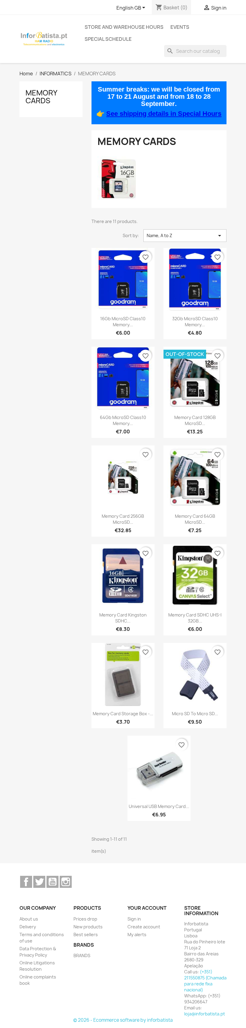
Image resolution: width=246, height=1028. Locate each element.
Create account (144, 927)
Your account (147, 908)
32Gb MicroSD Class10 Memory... (195, 321)
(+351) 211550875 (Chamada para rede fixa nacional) (205, 981)
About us (29, 919)
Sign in (134, 919)
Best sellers (86, 934)
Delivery (28, 927)
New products (88, 927)
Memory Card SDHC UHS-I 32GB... (194, 618)
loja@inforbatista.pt (204, 1014)
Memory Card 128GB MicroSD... (195, 420)
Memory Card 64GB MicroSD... (195, 519)
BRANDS (82, 955)
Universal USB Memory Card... (159, 806)
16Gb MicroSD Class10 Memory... (123, 321)
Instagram (66, 882)
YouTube (52, 882)
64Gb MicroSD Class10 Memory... (123, 420)
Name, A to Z (185, 235)
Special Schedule (108, 39)
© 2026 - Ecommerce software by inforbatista (123, 1020)
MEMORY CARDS (41, 97)
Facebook (26, 882)
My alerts (137, 934)
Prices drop (85, 919)
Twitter (39, 882)
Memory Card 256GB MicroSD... (123, 519)
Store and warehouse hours (124, 27)
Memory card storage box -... (123, 713)
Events (179, 27)
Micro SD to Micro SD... (195, 713)
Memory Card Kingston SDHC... (123, 618)
